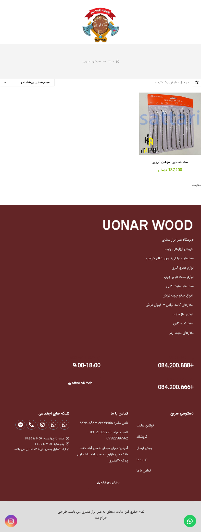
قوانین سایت (145, 425)
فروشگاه (142, 436)
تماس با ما (144, 470)
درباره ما (142, 459)
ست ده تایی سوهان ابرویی (169, 162)
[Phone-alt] (31, 425)
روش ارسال (144, 448)
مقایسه (196, 185)
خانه (111, 61)
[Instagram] (11, 521)
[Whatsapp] (190, 521)
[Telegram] (20, 425)
